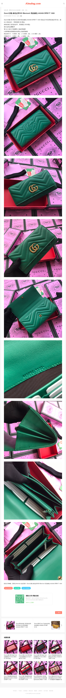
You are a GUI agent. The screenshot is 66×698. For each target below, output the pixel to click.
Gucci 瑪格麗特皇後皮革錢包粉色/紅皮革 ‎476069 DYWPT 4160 (10, 677)
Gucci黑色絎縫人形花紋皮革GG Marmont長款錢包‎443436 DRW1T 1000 (40, 677)
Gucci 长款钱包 (26, 588)
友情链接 (25, 690)
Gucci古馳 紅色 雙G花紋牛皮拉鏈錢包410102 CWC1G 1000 (25, 656)
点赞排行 (40, 690)
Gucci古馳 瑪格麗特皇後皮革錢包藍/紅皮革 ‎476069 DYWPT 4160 (25, 677)
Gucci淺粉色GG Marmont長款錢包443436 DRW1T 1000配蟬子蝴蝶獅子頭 (55, 677)
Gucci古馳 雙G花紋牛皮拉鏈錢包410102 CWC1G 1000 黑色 (40, 656)
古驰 (23, 10)
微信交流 (31, 690)
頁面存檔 (51, 690)
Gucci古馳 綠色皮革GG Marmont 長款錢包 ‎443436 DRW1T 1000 (44, 583)
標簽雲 (35, 690)
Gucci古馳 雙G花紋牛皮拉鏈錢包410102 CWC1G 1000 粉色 (10, 656)
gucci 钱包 (17, 588)
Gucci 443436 (8, 588)
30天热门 (15, 690)
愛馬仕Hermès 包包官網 (14, 10)
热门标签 (46, 690)
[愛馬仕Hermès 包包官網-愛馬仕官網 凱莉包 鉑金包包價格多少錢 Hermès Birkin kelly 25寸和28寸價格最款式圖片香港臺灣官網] (33, 3)
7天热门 (20, 690)
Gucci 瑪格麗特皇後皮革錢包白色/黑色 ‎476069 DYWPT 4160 (55, 656)
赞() (58, 612)
